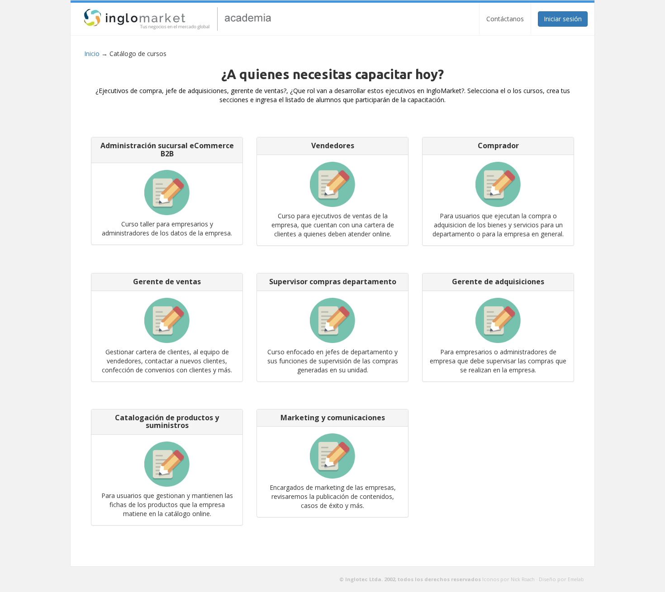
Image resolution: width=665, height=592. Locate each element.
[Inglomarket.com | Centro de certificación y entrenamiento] (190, 19)
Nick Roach (523, 579)
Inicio (92, 53)
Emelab (576, 579)
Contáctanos (505, 18)
